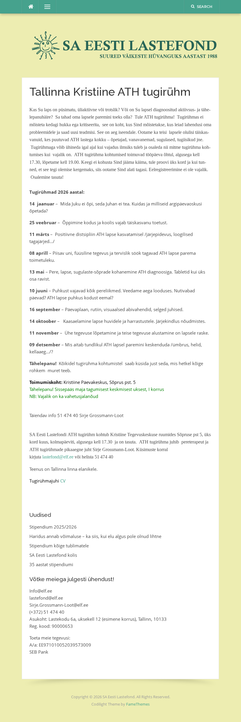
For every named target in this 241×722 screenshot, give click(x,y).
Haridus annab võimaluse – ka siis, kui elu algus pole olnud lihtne (95, 536)
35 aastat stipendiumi (51, 564)
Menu (45, 7)
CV (63, 481)
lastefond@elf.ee (57, 456)
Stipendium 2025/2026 (53, 527)
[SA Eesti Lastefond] (120, 45)
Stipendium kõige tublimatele (59, 546)
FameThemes (138, 704)
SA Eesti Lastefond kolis (53, 555)
